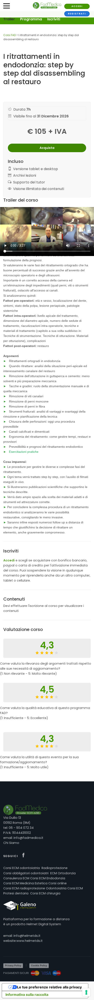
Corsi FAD (9, 35)
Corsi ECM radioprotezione (24, 888)
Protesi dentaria (15, 893)
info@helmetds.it (27, 936)
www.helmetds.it (29, 941)
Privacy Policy (13, 965)
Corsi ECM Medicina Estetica (25, 883)
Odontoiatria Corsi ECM (64, 888)
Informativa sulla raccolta (26, 994)
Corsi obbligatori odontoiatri (26, 873)
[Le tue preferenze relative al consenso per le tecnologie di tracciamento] (86, 992)
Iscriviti (53, 19)
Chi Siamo (11, 843)
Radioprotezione (55, 868)
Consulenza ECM (16, 878)
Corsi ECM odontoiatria (21, 868)
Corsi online (57, 883)
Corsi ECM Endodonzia (47, 878)
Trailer (9, 19)
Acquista (47, 148)
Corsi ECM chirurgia (45, 893)
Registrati (77, 13)
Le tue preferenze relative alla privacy (49, 987)
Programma (31, 19)
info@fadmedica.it (28, 838)
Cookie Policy (39, 965)
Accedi (77, 6)
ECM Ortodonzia (63, 873)
